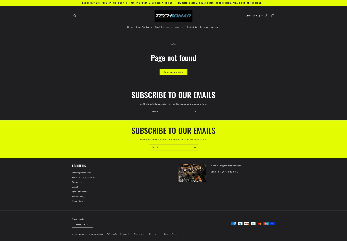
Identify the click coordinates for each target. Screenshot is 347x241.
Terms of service (140, 234)
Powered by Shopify (97, 234)
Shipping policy (155, 234)
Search (75, 187)
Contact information (171, 234)
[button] (75, 16)
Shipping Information (81, 173)
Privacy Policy (78, 201)
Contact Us (77, 182)
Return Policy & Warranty (83, 177)
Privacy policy (125, 234)
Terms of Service (80, 192)
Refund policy (78, 196)
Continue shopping (173, 72)
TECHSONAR (83, 234)
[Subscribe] (195, 112)
